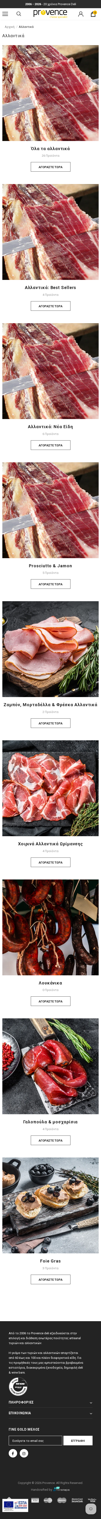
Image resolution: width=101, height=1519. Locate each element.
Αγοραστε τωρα (50, 167)
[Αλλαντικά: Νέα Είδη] (50, 371)
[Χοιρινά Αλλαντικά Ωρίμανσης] (50, 788)
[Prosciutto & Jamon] (50, 510)
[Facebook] (13, 1453)
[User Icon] (80, 14)
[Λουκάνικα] (50, 927)
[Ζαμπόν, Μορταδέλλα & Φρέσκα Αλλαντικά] (50, 649)
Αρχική (10, 27)
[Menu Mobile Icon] (5, 14)
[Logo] (50, 13)
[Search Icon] (18, 14)
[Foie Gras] (50, 1205)
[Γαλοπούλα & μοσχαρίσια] (50, 1066)
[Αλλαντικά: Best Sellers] (50, 232)
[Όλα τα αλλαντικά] (50, 92)
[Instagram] (24, 1453)
